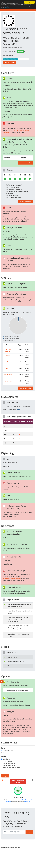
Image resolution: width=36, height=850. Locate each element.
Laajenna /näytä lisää (25, 163)
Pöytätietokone (8, 751)
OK (29, 2)
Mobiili (5, 753)
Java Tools (7, 362)
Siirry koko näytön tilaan (18, 781)
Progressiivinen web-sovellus (12, 767)
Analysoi (5, 776)
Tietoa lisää (7, 7)
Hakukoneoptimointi (9, 765)
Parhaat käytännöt (9, 763)
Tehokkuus (6, 759)
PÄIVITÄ (20, 51)
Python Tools (8, 381)
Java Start (7, 355)
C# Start (6, 368)
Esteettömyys (7, 761)
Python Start (8, 374)
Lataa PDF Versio (9, 62)
